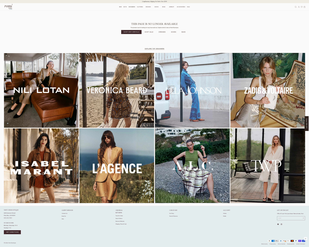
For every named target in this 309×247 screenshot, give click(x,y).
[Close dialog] (184, 101)
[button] (170, 140)
